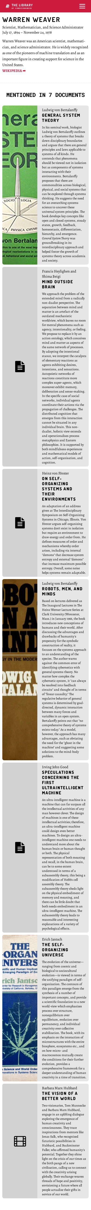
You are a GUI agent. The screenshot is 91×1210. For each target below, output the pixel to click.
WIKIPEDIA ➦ (14, 70)
